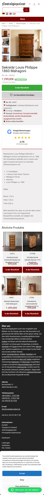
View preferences (22, 486)
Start (3, 23)
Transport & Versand (9, 428)
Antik (11, 23)
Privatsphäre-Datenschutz (11, 433)
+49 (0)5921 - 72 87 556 (10, 396)
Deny (22, 480)
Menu (22, 19)
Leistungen (6, 443)
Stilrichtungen (21, 23)
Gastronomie (22, 367)
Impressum (6, 438)
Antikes (4, 342)
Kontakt (5, 425)
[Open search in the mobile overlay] (15, 9)
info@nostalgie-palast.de (11, 409)
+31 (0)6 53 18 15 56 (9, 401)
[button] (25, 489)
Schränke (5, 347)
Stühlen (22, 354)
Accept (22, 473)
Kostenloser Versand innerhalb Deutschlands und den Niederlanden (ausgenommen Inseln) (20, 116)
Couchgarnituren (13, 354)
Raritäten (29, 354)
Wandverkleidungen (25, 365)
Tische (14, 347)
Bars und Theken (25, 359)
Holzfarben (6, 445)
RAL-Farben (6, 448)
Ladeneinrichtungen (33, 372)
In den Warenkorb (22, 88)
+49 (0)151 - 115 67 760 (10, 398)
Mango (38, 347)
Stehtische (15, 362)
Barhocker (26, 362)
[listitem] (6, 33)
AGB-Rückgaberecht (9, 430)
